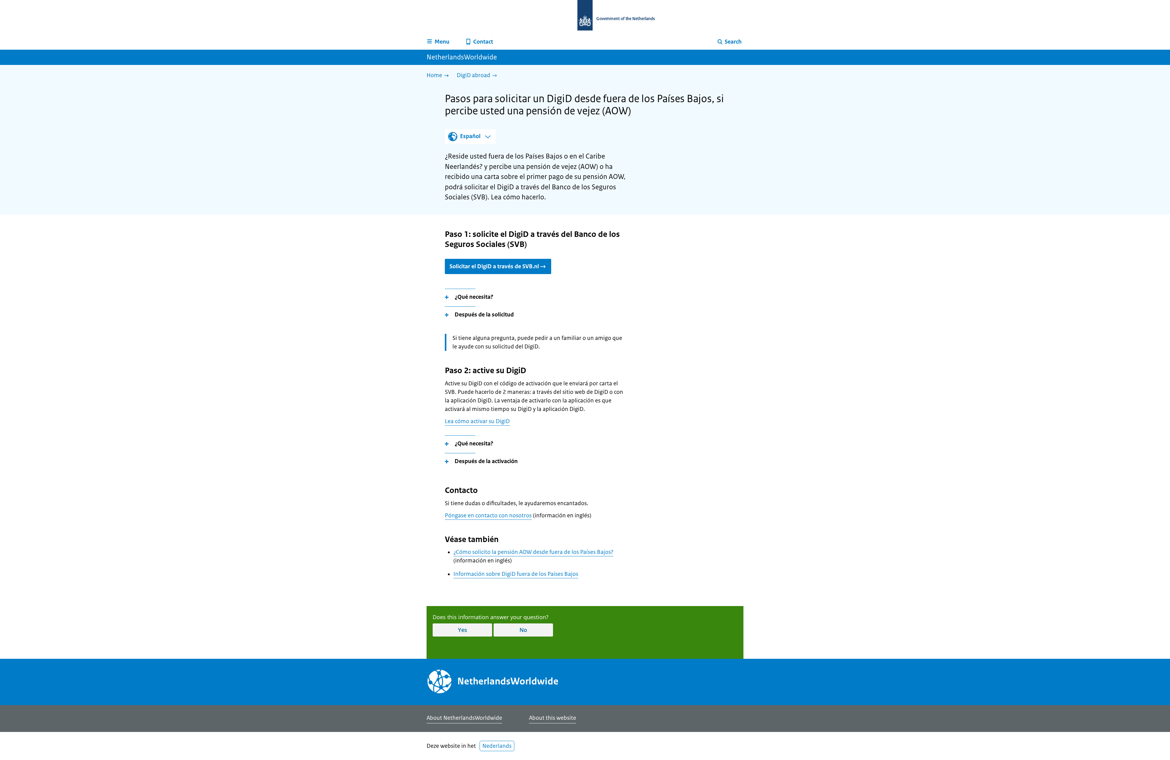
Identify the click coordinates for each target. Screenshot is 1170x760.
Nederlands (497, 746)
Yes (462, 629)
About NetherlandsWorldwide (464, 718)
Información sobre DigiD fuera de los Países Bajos (515, 574)
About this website (552, 718)
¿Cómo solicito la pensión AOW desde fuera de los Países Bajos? (533, 552)
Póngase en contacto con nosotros (488, 515)
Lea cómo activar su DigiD (477, 421)
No (523, 629)
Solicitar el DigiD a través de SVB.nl (494, 266)
